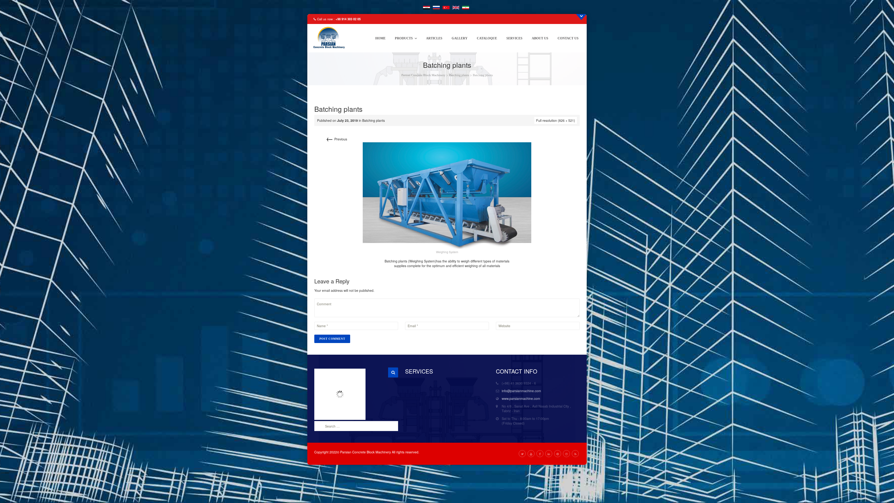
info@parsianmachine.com (521, 390)
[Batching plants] (447, 195)
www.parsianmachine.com (521, 398)
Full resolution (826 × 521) (555, 120)
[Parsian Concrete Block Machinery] (328, 38)
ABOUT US (540, 38)
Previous (336, 139)
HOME (380, 38)
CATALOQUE (487, 38)
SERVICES (514, 38)
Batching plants (373, 120)
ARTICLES (434, 38)
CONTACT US (568, 38)
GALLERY (459, 38)
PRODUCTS (404, 38)
